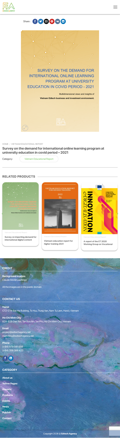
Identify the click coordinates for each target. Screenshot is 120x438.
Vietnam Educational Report (27, 144)
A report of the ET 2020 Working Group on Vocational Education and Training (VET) (98, 243)
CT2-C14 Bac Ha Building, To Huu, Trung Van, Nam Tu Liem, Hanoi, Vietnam (40, 310)
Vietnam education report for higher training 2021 (58, 242)
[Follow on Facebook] (5, 358)
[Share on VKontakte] (57, 21)
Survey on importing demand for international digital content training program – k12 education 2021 (20, 238)
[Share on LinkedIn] (63, 21)
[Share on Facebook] (35, 21)
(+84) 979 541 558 (12, 346)
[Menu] (115, 7)
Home (5, 144)
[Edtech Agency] (9, 7)
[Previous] (2, 220)
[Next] (117, 220)
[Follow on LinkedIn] (10, 358)
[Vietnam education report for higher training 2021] (60, 208)
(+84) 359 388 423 (12, 350)
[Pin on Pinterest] (52, 21)
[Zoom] (25, 128)
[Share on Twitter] (40, 21)
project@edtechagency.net (16, 332)
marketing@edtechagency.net (18, 335)
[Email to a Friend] (46, 21)
